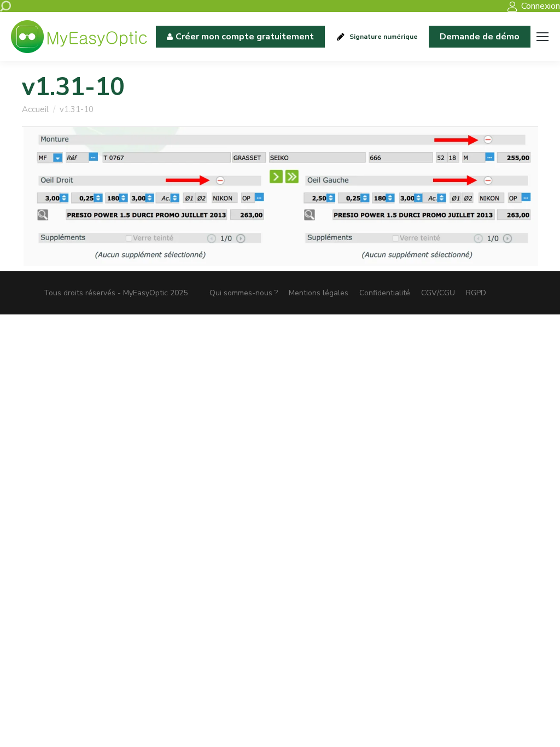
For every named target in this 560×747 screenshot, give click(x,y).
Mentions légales (318, 293)
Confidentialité (384, 293)
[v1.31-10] (280, 196)
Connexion (540, 6)
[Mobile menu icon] (542, 36)
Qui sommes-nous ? (243, 293)
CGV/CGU (438, 293)
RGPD (476, 293)
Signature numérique (383, 36)
